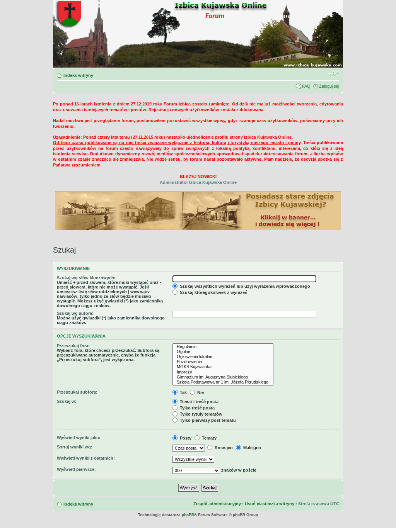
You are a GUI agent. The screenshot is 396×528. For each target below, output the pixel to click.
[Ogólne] (223, 351)
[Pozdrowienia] (223, 361)
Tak (183, 392)
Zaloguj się (329, 86)
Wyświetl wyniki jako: (79, 437)
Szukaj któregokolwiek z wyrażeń (213, 292)
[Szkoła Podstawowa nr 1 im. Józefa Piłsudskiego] (223, 382)
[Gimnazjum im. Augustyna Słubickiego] (223, 377)
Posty (185, 438)
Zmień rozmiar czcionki (333, 73)
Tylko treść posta (197, 408)
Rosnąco (223, 447)
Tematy (209, 438)
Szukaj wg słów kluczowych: (86, 277)
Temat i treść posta (198, 401)
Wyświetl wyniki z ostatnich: (86, 458)
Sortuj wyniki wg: (74, 447)
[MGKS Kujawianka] (223, 366)
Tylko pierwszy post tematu (207, 420)
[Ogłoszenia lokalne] (223, 356)
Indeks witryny (78, 75)
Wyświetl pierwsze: (76, 469)
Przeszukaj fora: (73, 345)
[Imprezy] (223, 372)
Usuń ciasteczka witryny (269, 503)
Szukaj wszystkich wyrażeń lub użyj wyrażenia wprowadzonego (244, 286)
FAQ (306, 86)
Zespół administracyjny (217, 503)
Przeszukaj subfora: (77, 392)
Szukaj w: (67, 401)
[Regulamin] (223, 346)
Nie (200, 392)
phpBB (188, 515)
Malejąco (251, 447)
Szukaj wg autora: (75, 313)
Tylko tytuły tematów (200, 414)
